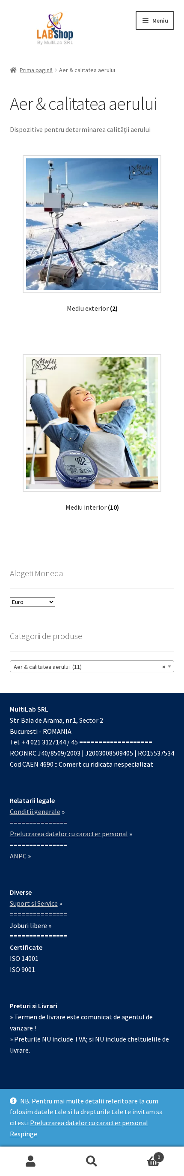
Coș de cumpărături (141, 1154)
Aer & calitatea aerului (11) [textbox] (90, 667)
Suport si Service (34, 903)
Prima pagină (36, 70)
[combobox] (92, 666)
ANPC (18, 856)
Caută (91, 1161)
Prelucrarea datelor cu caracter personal (89, 1122)
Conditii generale (35, 811)
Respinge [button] (23, 1133)
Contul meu (30, 1161)
